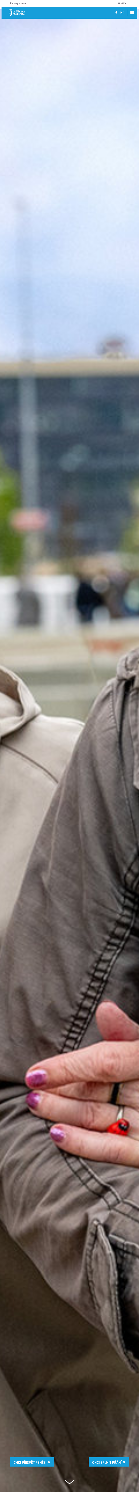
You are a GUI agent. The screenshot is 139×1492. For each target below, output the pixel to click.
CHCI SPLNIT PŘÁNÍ (107, 1462)
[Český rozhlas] (18, 3)
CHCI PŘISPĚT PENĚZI (30, 1462)
